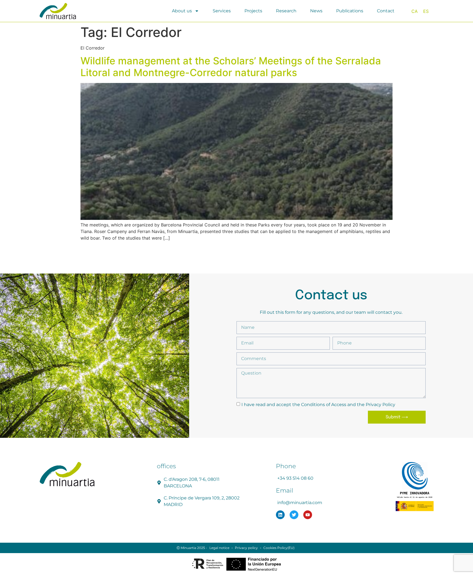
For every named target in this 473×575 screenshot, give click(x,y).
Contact (385, 11)
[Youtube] (307, 514)
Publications (349, 11)
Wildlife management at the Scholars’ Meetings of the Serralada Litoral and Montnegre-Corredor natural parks (230, 67)
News (316, 11)
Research (286, 11)
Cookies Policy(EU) (279, 548)
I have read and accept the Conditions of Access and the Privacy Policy (318, 404)
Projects (253, 11)
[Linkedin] (280, 514)
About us (182, 11)
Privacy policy (246, 548)
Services (222, 11)
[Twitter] (294, 514)
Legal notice (219, 548)
